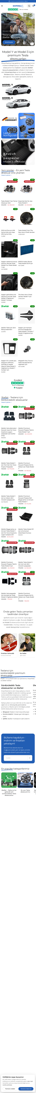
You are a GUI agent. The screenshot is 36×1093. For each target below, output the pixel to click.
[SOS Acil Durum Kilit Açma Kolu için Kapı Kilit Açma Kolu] (9, 218)
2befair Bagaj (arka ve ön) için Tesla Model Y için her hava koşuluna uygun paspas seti (9, 532)
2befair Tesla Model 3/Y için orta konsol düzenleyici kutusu (26, 531)
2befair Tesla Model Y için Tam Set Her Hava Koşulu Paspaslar (8, 465)
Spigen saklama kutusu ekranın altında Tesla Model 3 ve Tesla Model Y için (9, 264)
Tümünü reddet (10, 1089)
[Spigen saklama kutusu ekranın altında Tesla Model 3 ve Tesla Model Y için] (9, 249)
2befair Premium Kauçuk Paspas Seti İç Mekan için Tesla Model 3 (26, 596)
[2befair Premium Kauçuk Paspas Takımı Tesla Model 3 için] (9, 550)
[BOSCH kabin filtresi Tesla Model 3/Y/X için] (26, 249)
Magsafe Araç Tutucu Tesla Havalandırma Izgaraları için (25, 362)
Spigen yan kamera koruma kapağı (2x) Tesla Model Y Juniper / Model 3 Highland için (26, 330)
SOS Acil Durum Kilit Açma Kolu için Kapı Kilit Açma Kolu (8, 232)
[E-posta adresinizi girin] (29, 758)
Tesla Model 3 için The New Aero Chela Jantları (26, 231)
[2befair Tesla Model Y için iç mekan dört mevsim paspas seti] (9, 484)
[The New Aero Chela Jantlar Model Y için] (26, 282)
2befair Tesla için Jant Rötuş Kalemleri (8, 328)
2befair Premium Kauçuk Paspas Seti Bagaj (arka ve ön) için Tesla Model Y (25, 498)
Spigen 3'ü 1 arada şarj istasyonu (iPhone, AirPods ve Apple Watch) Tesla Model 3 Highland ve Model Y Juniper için (8, 365)
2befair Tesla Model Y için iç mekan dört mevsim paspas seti (8, 498)
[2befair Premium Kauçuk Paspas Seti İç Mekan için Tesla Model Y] (26, 451)
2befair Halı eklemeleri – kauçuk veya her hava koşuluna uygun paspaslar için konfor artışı (9, 431)
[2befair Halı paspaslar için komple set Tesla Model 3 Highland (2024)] (9, 581)
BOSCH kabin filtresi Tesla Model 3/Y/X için (25, 262)
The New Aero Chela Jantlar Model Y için (25, 295)
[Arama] (29, 6)
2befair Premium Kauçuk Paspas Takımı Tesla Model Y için (26, 430)
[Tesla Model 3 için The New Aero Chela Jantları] (26, 218)
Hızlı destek (19, 1)
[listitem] (23, 645)
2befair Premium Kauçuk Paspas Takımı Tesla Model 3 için (9, 564)
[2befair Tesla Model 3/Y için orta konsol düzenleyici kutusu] (26, 517)
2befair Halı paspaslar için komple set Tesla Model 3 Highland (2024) (9, 595)
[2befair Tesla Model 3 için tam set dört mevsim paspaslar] (26, 550)
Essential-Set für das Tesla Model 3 (25, 202)
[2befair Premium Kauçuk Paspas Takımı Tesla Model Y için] (26, 416)
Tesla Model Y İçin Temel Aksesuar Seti (9, 202)
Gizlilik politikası (7, 1085)
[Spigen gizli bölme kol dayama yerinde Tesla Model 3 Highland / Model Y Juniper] (9, 282)
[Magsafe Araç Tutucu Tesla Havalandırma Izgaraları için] (26, 348)
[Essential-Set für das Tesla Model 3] (26, 189)
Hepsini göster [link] (5, 175)
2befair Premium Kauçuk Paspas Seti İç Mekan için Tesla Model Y (26, 465)
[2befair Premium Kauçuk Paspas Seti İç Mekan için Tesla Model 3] (26, 581)
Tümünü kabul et (26, 1089)
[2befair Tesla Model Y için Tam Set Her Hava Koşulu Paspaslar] (9, 451)
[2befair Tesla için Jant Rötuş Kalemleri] (9, 315)
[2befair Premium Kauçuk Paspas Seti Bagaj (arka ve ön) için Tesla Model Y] (26, 484)
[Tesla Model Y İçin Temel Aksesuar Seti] (9, 189)
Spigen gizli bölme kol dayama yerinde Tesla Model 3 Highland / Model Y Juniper (8, 297)
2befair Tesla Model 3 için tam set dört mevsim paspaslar (25, 564)
